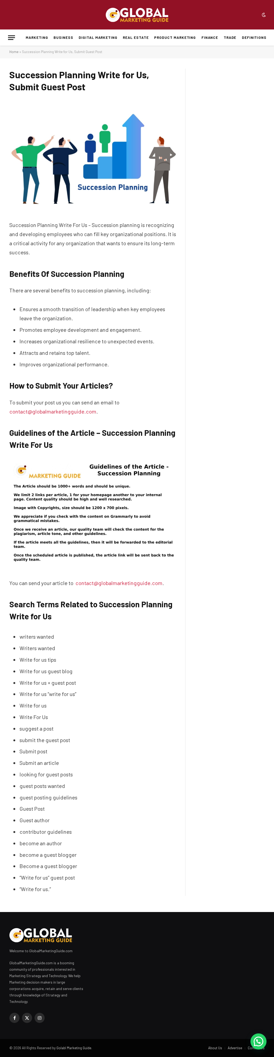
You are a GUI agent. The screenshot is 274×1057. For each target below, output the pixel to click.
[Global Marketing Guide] (137, 15)
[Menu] (11, 38)
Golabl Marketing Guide (73, 1048)
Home (13, 52)
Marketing (37, 37)
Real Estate (136, 37)
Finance (209, 37)
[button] (258, 1041)
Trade (230, 37)
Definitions (254, 37)
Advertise (235, 1048)
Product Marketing (175, 37)
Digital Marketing (98, 37)
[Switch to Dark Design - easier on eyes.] (263, 15)
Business (63, 37)
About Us (215, 1048)
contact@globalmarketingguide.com (52, 411)
